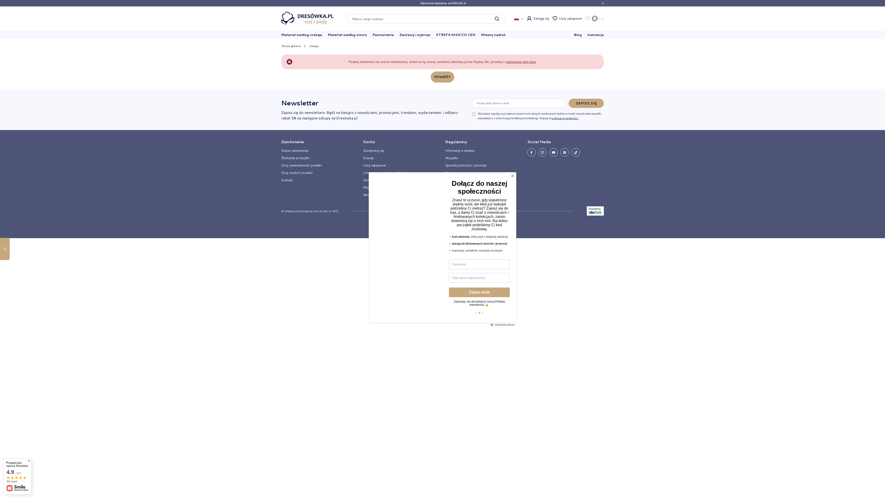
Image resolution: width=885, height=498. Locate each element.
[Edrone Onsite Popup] (442, 249)
